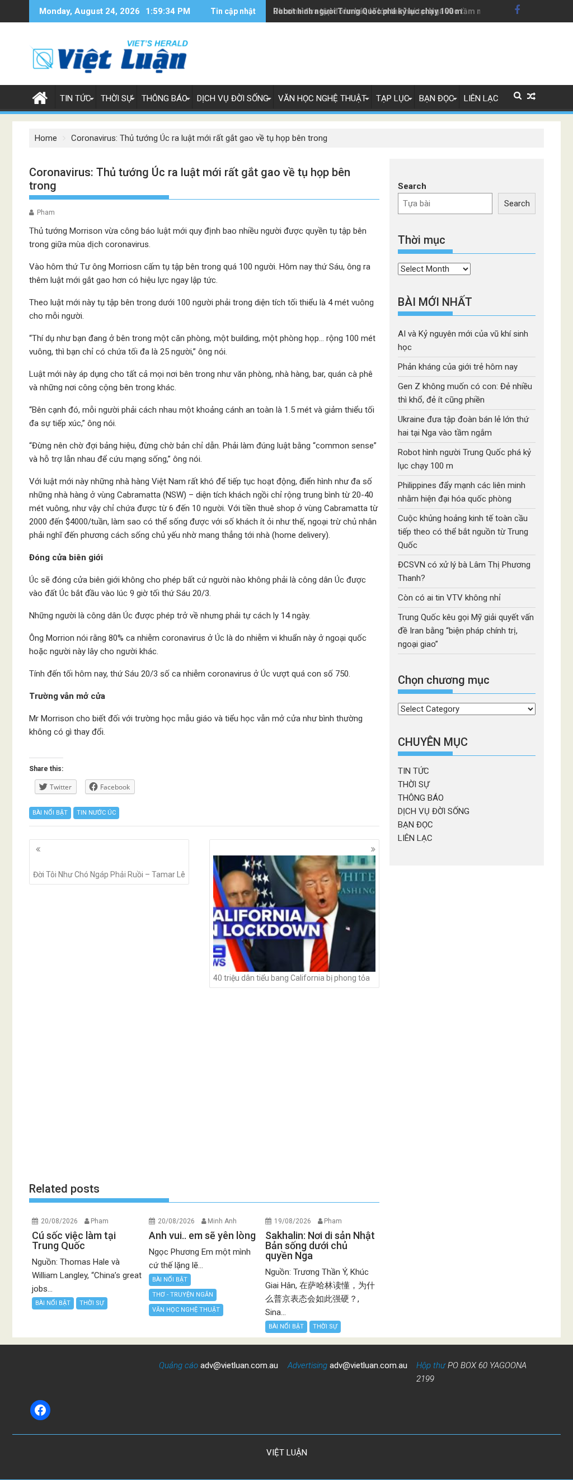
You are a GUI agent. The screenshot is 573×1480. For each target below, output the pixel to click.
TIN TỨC (75, 98)
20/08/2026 (59, 1221)
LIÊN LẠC (481, 98)
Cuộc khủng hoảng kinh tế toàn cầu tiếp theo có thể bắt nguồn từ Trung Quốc (463, 531)
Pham (46, 212)
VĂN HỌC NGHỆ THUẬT (322, 98)
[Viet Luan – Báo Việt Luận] (40, 96)
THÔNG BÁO (164, 98)
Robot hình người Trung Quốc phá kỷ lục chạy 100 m (367, 11)
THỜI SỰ (116, 98)
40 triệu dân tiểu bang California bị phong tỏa (291, 977)
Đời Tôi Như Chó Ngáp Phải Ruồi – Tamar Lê (109, 874)
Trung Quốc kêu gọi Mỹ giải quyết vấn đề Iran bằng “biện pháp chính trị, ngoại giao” (466, 630)
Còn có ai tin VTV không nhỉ (449, 598)
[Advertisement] (204, 1084)
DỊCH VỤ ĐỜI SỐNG (233, 98)
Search (412, 186)
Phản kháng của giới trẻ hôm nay (458, 367)
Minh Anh (222, 1221)
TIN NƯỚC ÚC (96, 812)
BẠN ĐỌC (436, 98)
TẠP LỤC (393, 98)
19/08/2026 (292, 1221)
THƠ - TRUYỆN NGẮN (182, 1294)
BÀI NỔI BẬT (50, 812)
